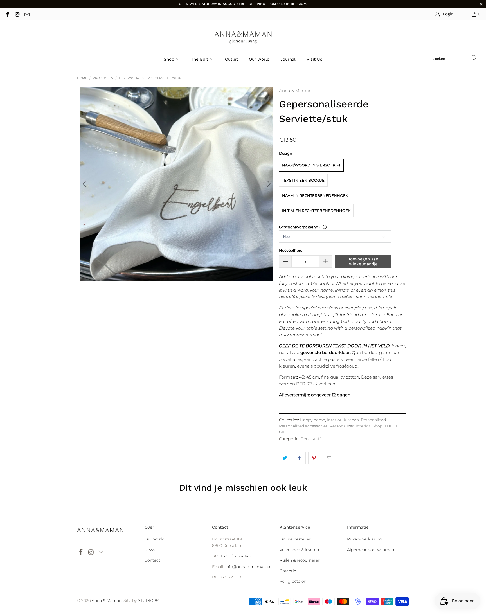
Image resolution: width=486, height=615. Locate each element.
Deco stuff (310, 438)
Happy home (312, 420)
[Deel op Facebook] (300, 458)
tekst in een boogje (303, 180)
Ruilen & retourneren (300, 560)
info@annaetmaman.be (248, 566)
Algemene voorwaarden (370, 549)
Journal (288, 59)
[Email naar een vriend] (329, 458)
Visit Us (314, 59)
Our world (259, 59)
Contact (152, 560)
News (150, 549)
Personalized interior (350, 426)
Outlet (231, 59)
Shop (169, 59)
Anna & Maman (295, 90)
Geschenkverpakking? (299, 227)
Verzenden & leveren (299, 549)
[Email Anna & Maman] (27, 14)
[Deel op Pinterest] (314, 458)
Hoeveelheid (291, 250)
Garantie (288, 570)
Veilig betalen (293, 581)
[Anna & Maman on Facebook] (7, 14)
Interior (334, 420)
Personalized (373, 420)
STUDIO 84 (149, 600)
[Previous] (85, 184)
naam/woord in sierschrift (311, 165)
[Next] (268, 184)
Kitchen (351, 420)
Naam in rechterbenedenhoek (315, 195)
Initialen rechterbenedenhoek (316, 210)
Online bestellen (295, 539)
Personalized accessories (303, 426)
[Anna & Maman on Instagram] (17, 14)
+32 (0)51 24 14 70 (237, 555)
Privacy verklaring (364, 539)
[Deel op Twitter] (285, 458)
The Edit (200, 59)
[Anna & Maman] (243, 37)
